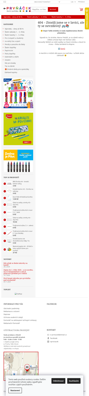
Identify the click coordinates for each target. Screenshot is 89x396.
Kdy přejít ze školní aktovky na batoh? (15, 264)
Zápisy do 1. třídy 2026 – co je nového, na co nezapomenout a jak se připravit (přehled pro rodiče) (18, 271)
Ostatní (7, 60)
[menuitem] (13, 17)
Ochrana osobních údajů (13, 317)
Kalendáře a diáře (12, 57)
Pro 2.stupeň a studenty (14, 38)
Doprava (7, 314)
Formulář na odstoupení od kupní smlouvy (20, 320)
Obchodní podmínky (42, 2)
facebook (53, 338)
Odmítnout (58, 381)
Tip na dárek (9, 66)
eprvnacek (54, 341)
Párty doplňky (10, 54)
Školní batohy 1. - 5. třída (14, 35)
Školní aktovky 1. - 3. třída (14, 32)
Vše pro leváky (10, 63)
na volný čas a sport (12, 41)
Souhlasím (74, 381)
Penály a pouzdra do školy (15, 44)
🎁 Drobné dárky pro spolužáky (17, 69)
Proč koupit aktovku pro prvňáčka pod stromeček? (17, 279)
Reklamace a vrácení (11, 311)
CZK (72, 2)
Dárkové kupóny (11, 72)
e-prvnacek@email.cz (58, 335)
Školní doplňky (10, 47)
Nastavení (15, 390)
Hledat (53, 9)
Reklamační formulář (12, 323)
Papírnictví (9, 50)
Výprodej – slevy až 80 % (14, 29)
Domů (62, 49)
